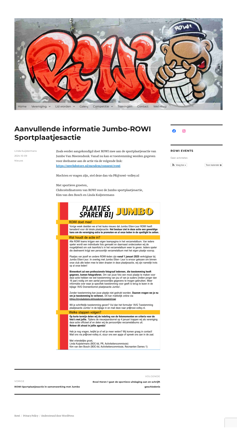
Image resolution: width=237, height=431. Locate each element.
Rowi (17, 415)
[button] (179, 165)
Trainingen (125, 106)
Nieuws (18, 160)
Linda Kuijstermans (25, 150)
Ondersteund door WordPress (57, 415)
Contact (143, 106)
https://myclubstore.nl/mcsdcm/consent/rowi (88, 166)
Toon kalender (213, 164)
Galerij (84, 106)
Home (22, 106)
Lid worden (63, 106)
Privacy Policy (30, 415)
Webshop (160, 106)
